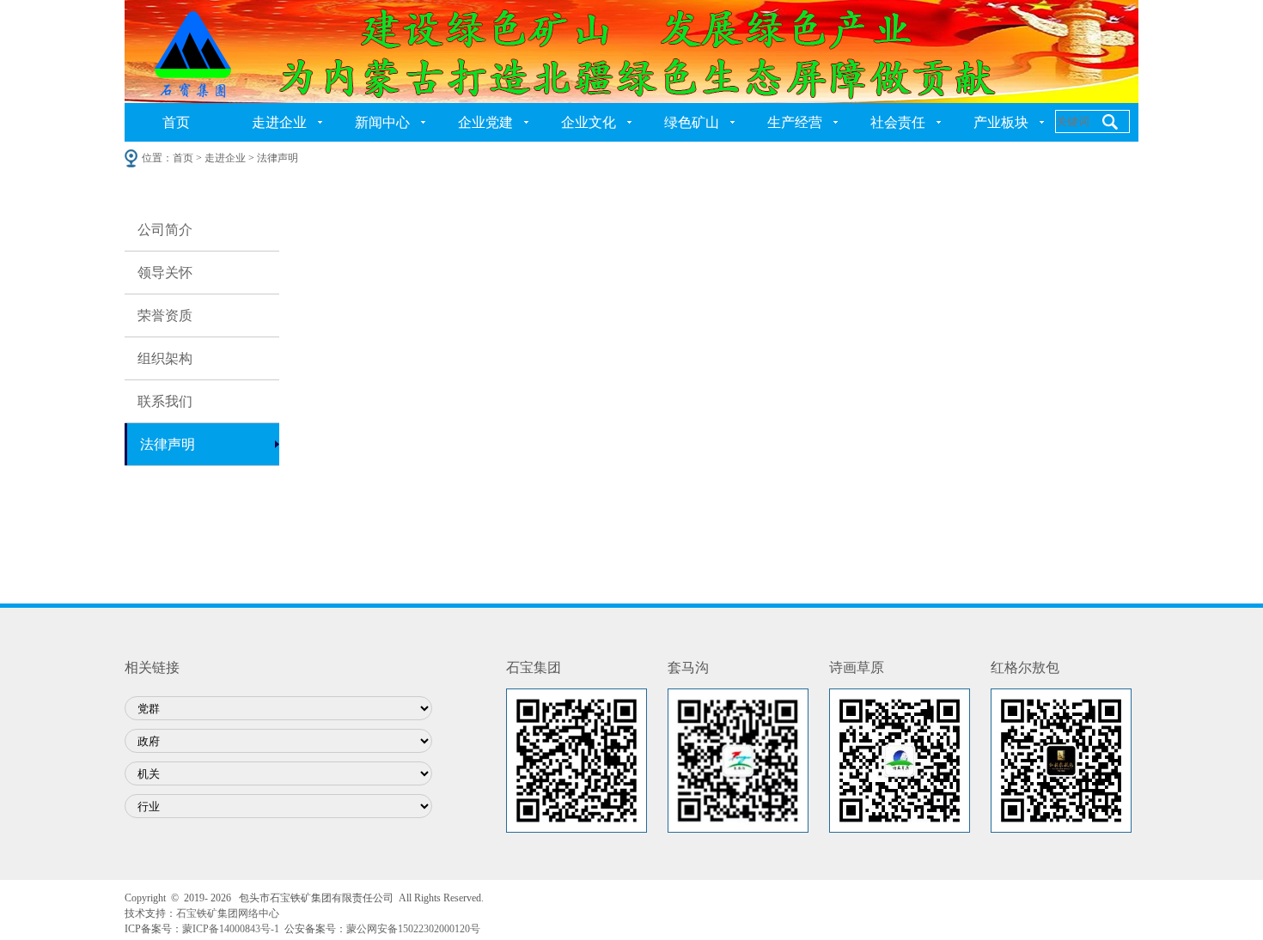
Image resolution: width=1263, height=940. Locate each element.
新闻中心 (382, 122)
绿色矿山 (691, 122)
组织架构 (164, 358)
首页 (176, 122)
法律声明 (167, 444)
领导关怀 (164, 272)
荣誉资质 (164, 315)
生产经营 (794, 122)
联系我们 (164, 401)
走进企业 (279, 122)
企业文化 (588, 122)
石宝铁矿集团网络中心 (227, 913)
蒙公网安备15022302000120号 (413, 929)
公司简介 (164, 229)
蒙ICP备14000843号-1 (230, 929)
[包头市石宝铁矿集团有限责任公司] (631, 51)
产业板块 (1000, 122)
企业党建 (485, 122)
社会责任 (897, 122)
